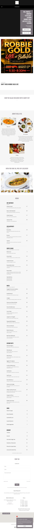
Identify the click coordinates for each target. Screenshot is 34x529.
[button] (2, 7)
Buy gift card (26, 32)
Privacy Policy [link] (19, 487)
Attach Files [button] (6, 481)
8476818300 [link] (17, 6)
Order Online (26, 29)
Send (17, 484)
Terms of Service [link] (23, 487)
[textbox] (17, 466)
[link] (17, 2)
